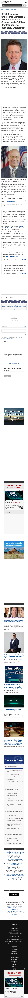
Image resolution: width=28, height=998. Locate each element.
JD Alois (14, 36)
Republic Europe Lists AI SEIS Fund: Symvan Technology (15, 864)
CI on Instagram (14, 951)
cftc (17, 306)
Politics (14, 962)
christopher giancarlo (22, 306)
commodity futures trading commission (8, 307)
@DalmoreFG (11, 908)
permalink (16, 309)
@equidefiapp (14, 909)
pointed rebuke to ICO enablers (12, 227)
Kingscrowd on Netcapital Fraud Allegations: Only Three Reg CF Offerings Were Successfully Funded (15, 852)
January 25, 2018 (21, 259)
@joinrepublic (18, 908)
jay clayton (16, 307)
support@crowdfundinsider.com (16, 941)
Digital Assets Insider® (14, 932)
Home (2, 9)
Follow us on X (14, 894)
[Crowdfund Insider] (6, 2)
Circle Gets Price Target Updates (15, 868)
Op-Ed (9, 81)
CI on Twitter (14, 946)
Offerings (14, 966)
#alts (20, 906)
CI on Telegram (14, 953)
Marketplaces (14, 961)
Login (25, 326)
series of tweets (11, 201)
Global (14, 968)
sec (19, 307)
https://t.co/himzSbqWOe (12, 256)
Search (24, 5)
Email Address (7, 370)
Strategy (14, 964)
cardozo (15, 306)
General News (14, 959)
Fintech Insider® (14, 928)
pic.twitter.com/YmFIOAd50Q (15, 911)
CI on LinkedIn (14, 949)
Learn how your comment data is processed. (13, 337)
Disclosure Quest (14, 930)
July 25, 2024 (15, 914)
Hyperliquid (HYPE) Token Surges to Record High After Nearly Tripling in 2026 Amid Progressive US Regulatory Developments (15, 876)
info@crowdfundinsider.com (15, 939)
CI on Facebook (14, 947)
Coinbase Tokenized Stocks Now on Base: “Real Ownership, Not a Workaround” (15, 858)
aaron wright (11, 306)
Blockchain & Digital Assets (10, 9)
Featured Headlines (14, 957)
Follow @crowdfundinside (14, 363)
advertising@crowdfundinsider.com (17, 943)
